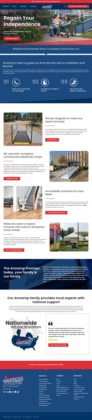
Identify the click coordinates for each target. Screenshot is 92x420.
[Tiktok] (18, 392)
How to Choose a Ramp (79, 389)
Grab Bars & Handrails (44, 397)
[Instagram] (13, 392)
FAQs (75, 379)
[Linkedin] (15, 392)
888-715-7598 (35, 1)
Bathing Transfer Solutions (45, 399)
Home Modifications (43, 405)
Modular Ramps (42, 385)
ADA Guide (76, 399)
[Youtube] (10, 392)
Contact (58, 395)
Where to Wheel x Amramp (62, 389)
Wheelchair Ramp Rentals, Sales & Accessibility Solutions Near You (46, 49)
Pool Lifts (41, 393)
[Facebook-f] (4, 392)
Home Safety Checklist (79, 397)
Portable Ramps (43, 389)
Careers (58, 383)
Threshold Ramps (43, 387)
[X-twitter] (7, 392)
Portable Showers (43, 401)
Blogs (75, 381)
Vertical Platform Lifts (44, 395)
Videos (75, 383)
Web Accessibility (27, 417)
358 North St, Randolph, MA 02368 (10, 386)
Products (6, 6)
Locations (33, 6)
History (58, 385)
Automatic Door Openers (44, 403)
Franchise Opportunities (62, 393)
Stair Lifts (41, 391)
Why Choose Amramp (61, 391)
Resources (23, 6)
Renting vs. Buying (78, 391)
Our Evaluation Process (79, 387)
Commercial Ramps (43, 381)
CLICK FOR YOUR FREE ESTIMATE (52, 1)
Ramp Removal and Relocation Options (81, 394)
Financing (76, 385)
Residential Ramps (43, 379)
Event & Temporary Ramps (45, 383)
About (14, 6)
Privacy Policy (36, 417)
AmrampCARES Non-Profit (62, 387)
